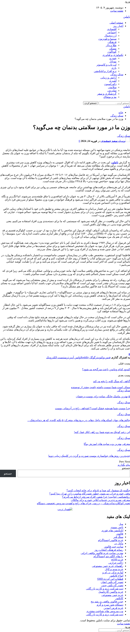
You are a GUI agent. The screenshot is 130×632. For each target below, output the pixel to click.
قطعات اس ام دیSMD (110, 578)
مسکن (112, 48)
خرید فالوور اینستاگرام (110, 540)
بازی (113, 67)
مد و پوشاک (109, 97)
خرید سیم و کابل (114, 569)
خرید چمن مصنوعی (112, 595)
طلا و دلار (111, 45)
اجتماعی (111, 32)
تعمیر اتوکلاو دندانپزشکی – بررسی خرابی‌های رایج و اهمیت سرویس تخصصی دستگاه (83, 503)
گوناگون (111, 51)
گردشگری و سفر (106, 93)
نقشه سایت (116, 10)
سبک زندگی (116, 74)
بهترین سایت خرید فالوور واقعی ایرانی (102, 553)
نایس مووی (117, 527)
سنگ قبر (118, 536)
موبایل (112, 61)
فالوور (119, 533)
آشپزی (112, 80)
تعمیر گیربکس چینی (112, 585)
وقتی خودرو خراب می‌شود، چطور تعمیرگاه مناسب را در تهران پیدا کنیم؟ (89, 493)
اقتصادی (111, 29)
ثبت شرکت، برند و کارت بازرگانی (104, 588)
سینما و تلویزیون (107, 38)
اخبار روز (118, 25)
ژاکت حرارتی (115, 562)
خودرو (113, 58)
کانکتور (119, 598)
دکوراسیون (110, 84)
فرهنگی (112, 42)
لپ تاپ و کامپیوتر (106, 64)
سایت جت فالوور (113, 546)
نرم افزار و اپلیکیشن (105, 71)
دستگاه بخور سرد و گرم (110, 604)
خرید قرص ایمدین (113, 608)
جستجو (126, 468)
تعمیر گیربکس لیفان (112, 582)
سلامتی (112, 87)
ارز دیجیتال (110, 35)
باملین (126, 16)
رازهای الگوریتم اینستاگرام (108, 556)
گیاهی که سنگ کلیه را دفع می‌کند (111, 381)
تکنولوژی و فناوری (112, 55)
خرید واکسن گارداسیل (110, 591)
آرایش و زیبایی (108, 77)
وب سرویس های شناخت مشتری (104, 611)
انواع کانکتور (116, 575)
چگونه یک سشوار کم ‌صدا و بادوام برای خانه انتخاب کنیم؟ (98, 490)
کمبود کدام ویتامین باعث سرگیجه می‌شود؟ (106, 369)
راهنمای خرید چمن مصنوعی (107, 566)
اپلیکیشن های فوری (112, 530)
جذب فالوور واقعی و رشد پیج (107, 601)
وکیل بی (118, 543)
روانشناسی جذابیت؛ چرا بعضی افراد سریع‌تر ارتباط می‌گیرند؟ (96, 496)
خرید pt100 (117, 559)
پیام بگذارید (124, 464)
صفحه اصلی (116, 22)
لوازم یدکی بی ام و (112, 572)
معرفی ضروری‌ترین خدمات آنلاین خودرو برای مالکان (100, 500)
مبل (121, 524)
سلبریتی (111, 90)
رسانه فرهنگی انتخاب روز (108, 549)
